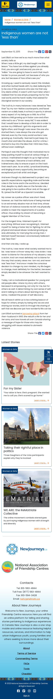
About (26, 648)
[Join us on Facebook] (18, 690)
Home (7, 19)
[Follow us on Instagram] (29, 690)
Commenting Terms (26, 658)
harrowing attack (30, 313)
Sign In (26, 695)
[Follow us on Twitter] (23, 690)
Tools (27, 668)
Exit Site (5, 6)
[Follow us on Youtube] (34, 690)
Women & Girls (21, 19)
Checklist (27, 673)
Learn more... (40, 400)
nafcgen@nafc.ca (30, 598)
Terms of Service (26, 653)
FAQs (26, 663)
